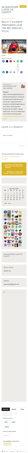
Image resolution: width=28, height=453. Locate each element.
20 (8, 198)
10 (20, 194)
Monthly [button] (14, 409)
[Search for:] (26, 1)
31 (20, 199)
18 (23, 196)
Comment (21, 145)
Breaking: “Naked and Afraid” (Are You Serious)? (13, 172)
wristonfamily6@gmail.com (11, 284)
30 (17, 199)
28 (11, 199)
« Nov (5, 203)
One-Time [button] (5, 409)
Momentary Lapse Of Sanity (10, 9)
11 (23, 194)
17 (20, 196)
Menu (23, 6)
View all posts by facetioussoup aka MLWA (13, 117)
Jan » (9, 203)
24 (20, 198)
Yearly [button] (22, 409)
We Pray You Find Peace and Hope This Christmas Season (14, 166)
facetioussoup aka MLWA (8, 18)
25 (23, 198)
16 (17, 196)
